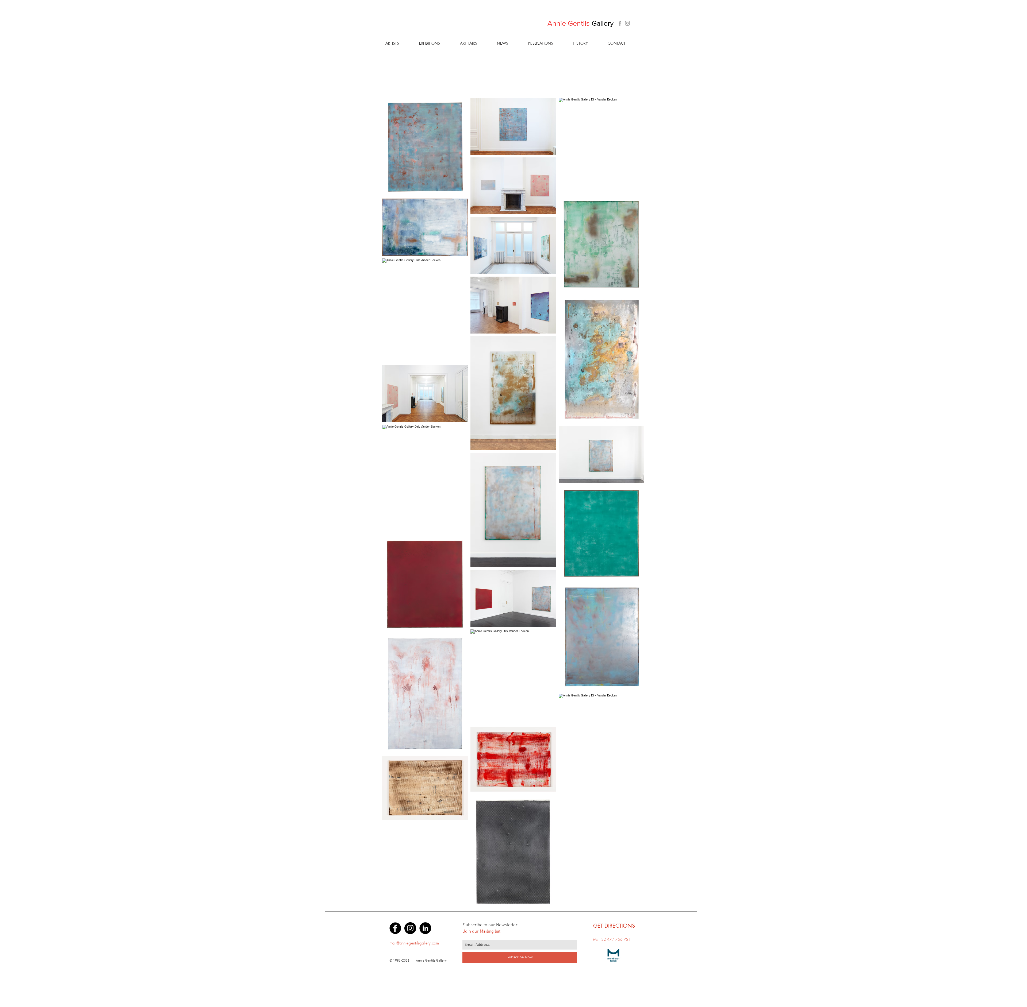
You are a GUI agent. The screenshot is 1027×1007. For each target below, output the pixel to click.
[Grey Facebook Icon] (620, 23)
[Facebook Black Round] (395, 928)
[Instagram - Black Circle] (410, 928)
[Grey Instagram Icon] (627, 23)
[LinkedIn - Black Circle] (425, 928)
